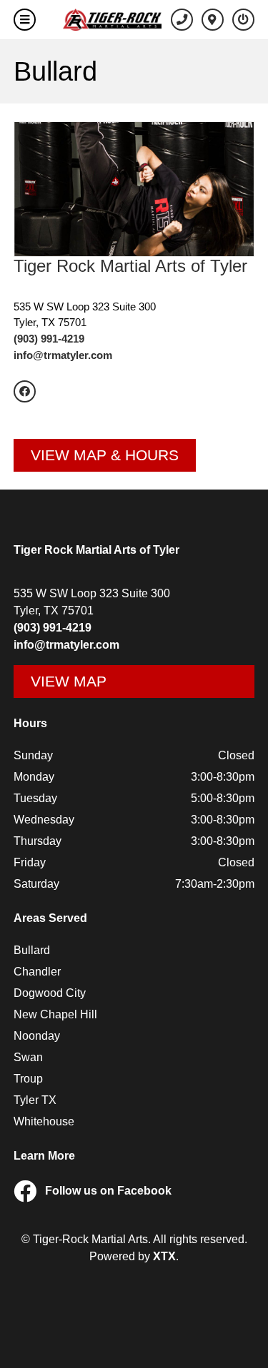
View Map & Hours (105, 455)
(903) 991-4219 (49, 339)
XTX (164, 1256)
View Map (68, 681)
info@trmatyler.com (63, 355)
